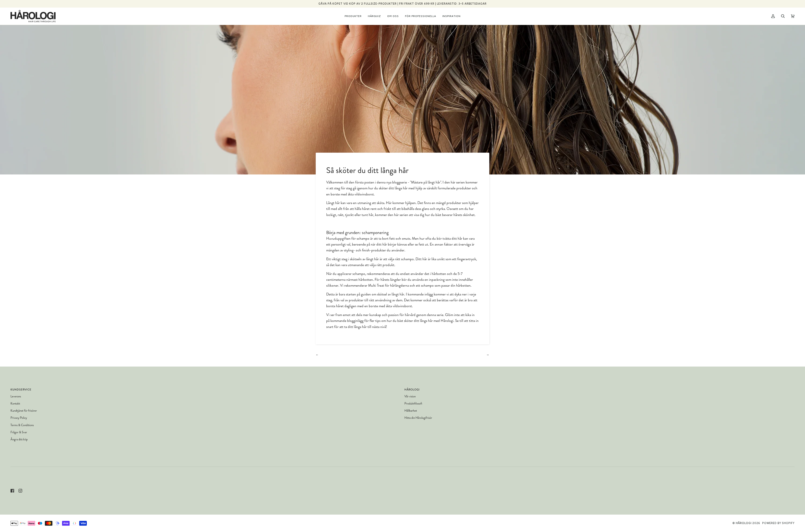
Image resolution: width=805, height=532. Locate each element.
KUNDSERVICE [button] (20, 390)
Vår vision (410, 396)
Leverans (15, 396)
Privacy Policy (18, 418)
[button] (353, 16)
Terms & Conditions (22, 425)
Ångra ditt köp (19, 439)
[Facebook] (12, 491)
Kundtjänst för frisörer (23, 410)
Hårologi (744, 523)
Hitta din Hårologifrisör (418, 418)
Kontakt (15, 403)
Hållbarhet (410, 410)
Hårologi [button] (412, 390)
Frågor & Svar (18, 432)
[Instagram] (20, 491)
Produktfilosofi (413, 403)
